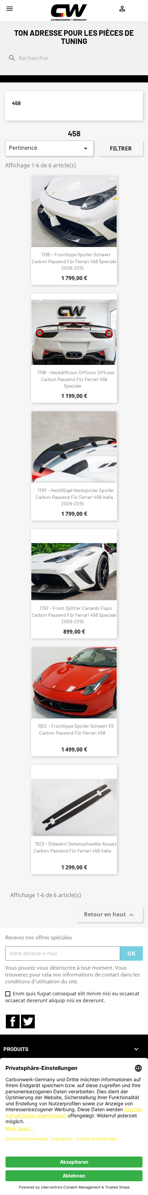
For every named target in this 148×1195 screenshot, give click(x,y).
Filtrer (121, 148)
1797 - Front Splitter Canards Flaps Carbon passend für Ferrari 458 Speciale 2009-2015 (74, 615)
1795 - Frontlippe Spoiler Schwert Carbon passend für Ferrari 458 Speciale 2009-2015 (74, 261)
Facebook (13, 1021)
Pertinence (49, 148)
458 (16, 103)
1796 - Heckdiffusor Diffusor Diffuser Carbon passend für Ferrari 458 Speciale (76, 379)
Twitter (28, 1021)
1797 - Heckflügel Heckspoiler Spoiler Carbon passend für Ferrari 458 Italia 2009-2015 (74, 497)
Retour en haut (110, 915)
